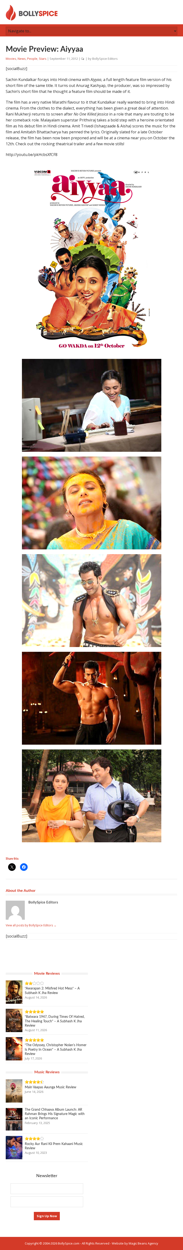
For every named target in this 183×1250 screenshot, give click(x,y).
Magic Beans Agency (143, 1243)
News (22, 58)
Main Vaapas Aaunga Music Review (50, 1087)
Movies (11, 58)
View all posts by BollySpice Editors (31, 925)
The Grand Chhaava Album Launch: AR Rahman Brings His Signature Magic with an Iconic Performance (55, 1114)
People (32, 58)
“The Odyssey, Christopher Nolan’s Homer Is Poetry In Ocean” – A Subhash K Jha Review (55, 1049)
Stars (42, 58)
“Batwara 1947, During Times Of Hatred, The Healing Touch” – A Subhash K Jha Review (55, 1021)
